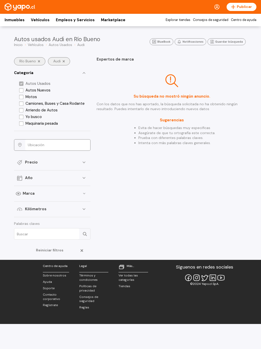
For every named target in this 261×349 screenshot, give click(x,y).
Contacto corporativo (51, 297)
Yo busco (33, 116)
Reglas (84, 307)
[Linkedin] (213, 278)
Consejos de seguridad (210, 20)
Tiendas (124, 286)
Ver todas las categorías (128, 277)
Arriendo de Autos (41, 110)
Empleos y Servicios (75, 19)
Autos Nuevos (37, 90)
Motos (31, 96)
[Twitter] (205, 278)
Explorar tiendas (178, 20)
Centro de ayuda (243, 20)
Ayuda (47, 282)
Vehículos (40, 19)
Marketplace (113, 19)
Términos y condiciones (88, 277)
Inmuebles (14, 19)
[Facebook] (188, 278)
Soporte (49, 288)
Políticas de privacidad (87, 288)
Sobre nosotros (54, 275)
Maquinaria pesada (41, 123)
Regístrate (50, 305)
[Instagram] (196, 278)
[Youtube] (221, 278)
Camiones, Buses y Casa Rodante (55, 103)
